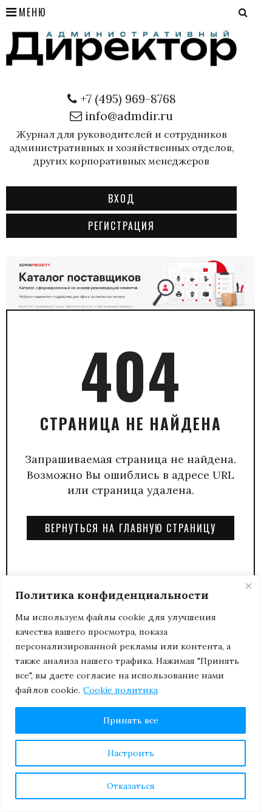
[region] (130, 693)
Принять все (130, 720)
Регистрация (121, 225)
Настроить (130, 753)
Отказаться (131, 785)
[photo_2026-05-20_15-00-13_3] (130, 282)
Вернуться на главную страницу (130, 528)
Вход (121, 198)
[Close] (248, 585)
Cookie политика (120, 690)
